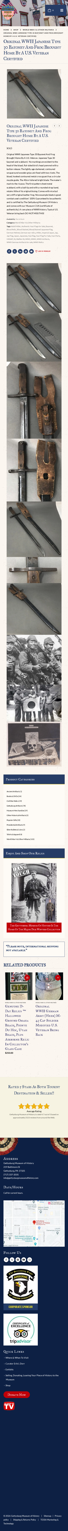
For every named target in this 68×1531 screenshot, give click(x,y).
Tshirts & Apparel (13, 834)
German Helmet (13, 232)
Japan (16, 236)
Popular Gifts (12, 820)
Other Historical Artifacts (16, 815)
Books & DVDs (12, 796)
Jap (56, 232)
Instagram (29, 1259)
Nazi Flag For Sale (43, 236)
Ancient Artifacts (13, 791)
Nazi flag (31, 236)
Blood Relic (11, 229)
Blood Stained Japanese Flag (41, 229)
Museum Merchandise (15, 810)
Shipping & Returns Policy (24, 1520)
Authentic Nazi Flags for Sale (33, 226)
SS (14, 239)
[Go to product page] (19, 986)
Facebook (9, 251)
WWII (33, 239)
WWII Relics (38, 242)
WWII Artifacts (43, 239)
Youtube (23, 1259)
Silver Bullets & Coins (15, 829)
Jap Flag (10, 236)
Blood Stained (22, 229)
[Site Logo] (8, 12)
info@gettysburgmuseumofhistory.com (20, 1178)
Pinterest (25, 251)
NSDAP (10, 239)
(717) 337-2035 (11, 1174)
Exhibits (9, 1369)
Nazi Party (55, 236)
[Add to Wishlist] (31, 1003)
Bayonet (49, 226)
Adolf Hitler (16, 226)
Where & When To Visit (17, 1357)
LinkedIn (20, 251)
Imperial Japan (48, 232)
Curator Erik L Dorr (15, 1363)
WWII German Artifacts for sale (20, 242)
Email (31, 251)
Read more (58, 978)
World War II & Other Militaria (27, 222)
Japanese (23, 236)
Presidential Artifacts (15, 825)
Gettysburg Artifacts (14, 806)
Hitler (38, 232)
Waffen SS (20, 239)
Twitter (14, 251)
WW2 (27, 239)
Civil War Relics (12, 801)
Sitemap (47, 1516)
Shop (8, 1385)
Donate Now (17, 1395)
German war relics (28, 232)
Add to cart (27, 978)
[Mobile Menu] (62, 10)
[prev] (54, 126)
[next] (59, 126)
